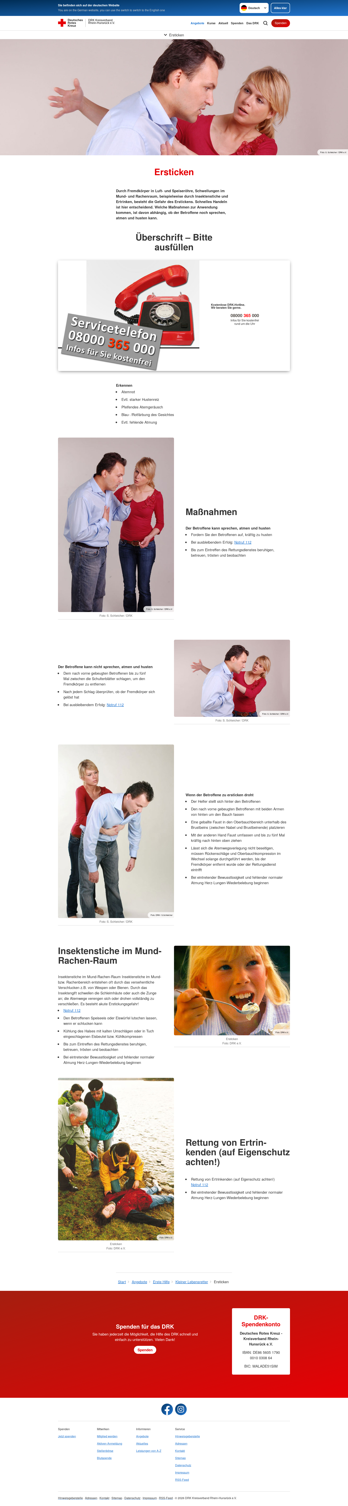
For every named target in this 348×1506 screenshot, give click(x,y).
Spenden (237, 23)
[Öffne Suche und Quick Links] (265, 23)
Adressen (181, 1443)
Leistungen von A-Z (148, 1451)
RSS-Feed (182, 1480)
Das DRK (252, 23)
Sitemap (180, 1458)
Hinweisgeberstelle (187, 1436)
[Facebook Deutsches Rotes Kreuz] (167, 1409)
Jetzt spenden (67, 1436)
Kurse (211, 23)
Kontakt (180, 1451)
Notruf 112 (242, 542)
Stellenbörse (105, 1451)
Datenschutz (183, 1465)
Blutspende (104, 1458)
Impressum (182, 1472)
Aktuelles (142, 1443)
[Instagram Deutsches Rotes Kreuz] (181, 1409)
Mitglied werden (107, 1436)
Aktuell (223, 23)
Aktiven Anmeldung (109, 1443)
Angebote (197, 23)
